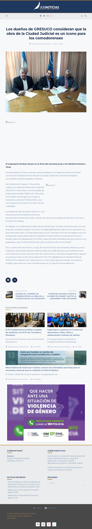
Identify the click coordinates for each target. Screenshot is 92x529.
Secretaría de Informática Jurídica (41, 44)
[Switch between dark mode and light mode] (82, 16)
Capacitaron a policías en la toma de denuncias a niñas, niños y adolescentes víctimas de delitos (65, 332)
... (17, 342)
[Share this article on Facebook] (8, 280)
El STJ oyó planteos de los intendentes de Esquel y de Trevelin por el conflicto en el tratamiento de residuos (24, 484)
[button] (46, 412)
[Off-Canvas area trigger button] (7, 16)
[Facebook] (41, 16)
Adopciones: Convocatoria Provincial (22, 490)
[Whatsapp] (51, 16)
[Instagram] (48, 16)
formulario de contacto (63, 470)
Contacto (51, 508)
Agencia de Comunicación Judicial (18, 347)
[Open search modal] (85, 16)
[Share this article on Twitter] (14, 280)
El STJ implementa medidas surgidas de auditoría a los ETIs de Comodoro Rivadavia (24, 332)
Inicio (39, 508)
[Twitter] (44, 16)
